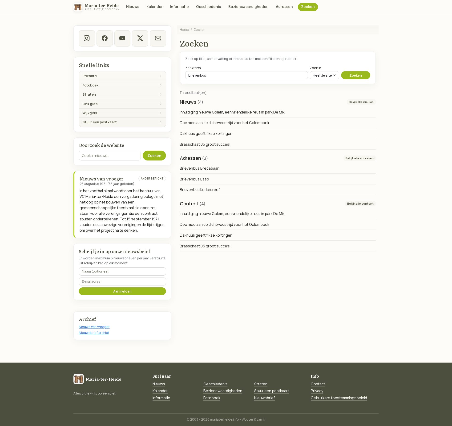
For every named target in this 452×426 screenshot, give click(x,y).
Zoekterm (193, 68)
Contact (318, 384)
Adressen (284, 6)
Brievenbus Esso (194, 179)
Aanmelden (122, 291)
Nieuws (132, 6)
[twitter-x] (140, 38)
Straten (260, 384)
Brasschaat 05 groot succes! (205, 144)
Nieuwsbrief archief (94, 332)
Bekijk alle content (360, 204)
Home (184, 29)
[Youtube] (122, 38)
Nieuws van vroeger (94, 326)
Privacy (317, 390)
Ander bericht (152, 178)
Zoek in (315, 68)
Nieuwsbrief (264, 397)
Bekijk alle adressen (360, 158)
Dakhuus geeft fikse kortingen (206, 133)
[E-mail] (158, 38)
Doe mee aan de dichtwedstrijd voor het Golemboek (224, 122)
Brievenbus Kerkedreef (200, 189)
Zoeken (308, 6)
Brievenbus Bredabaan (199, 168)
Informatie (179, 6)
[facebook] (105, 38)
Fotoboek (211, 397)
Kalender (154, 6)
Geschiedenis (208, 6)
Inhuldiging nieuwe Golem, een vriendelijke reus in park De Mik (232, 112)
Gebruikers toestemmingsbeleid (339, 397)
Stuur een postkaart (271, 390)
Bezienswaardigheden (248, 6)
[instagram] (87, 38)
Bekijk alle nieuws (361, 102)
